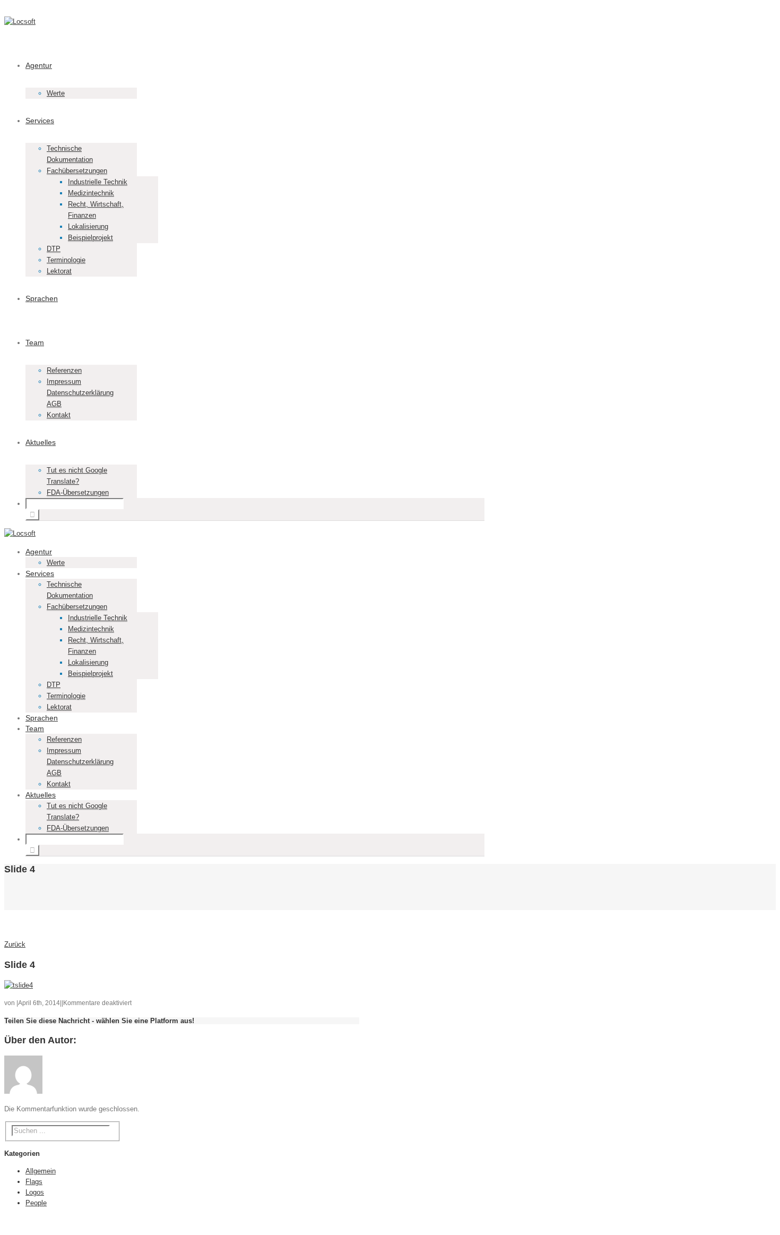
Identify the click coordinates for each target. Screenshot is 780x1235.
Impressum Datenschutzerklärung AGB (80, 393)
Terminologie (66, 260)
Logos (34, 1192)
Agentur (38, 65)
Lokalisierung (88, 226)
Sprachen (41, 298)
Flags (33, 1182)
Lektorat (59, 271)
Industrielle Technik (97, 182)
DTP (53, 249)
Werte (56, 93)
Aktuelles (40, 442)
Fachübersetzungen (77, 171)
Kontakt (59, 415)
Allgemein (40, 1171)
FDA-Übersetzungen (78, 492)
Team (34, 342)
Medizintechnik (91, 193)
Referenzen (64, 370)
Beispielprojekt (90, 238)
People (36, 1203)
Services (39, 120)
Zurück (14, 944)
